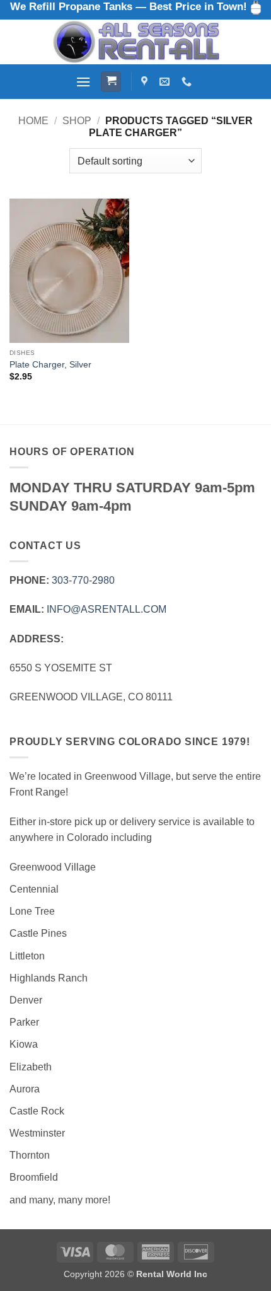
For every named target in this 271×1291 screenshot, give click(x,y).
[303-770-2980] (188, 81)
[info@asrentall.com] (166, 81)
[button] (83, 81)
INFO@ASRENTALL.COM (106, 609)
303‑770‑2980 (83, 580)
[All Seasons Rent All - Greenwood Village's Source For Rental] (135, 42)
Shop (76, 120)
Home (33, 120)
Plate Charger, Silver (50, 364)
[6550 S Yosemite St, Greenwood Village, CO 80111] (146, 81)
